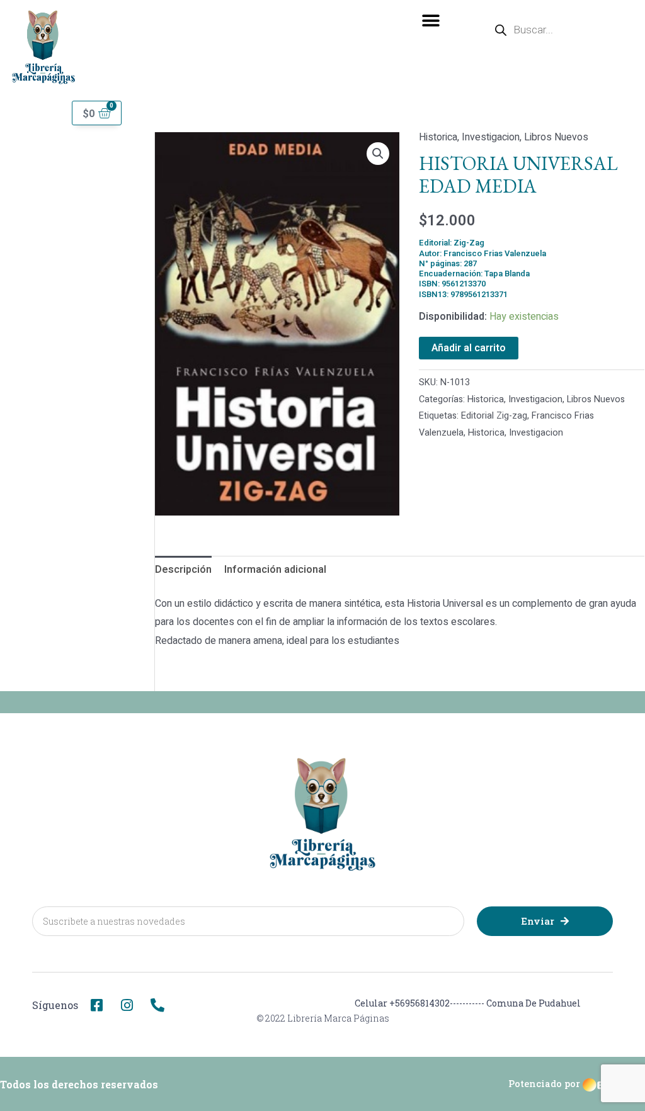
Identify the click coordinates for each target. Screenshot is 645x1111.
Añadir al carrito (468, 348)
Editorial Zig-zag (494, 415)
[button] (431, 20)
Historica (438, 137)
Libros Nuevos (556, 137)
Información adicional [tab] (275, 569)
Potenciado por (544, 1084)
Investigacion (491, 137)
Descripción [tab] (183, 569)
